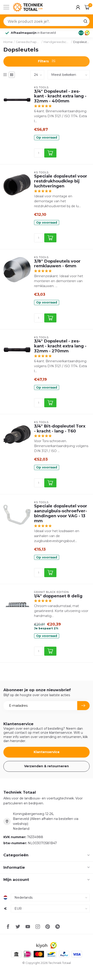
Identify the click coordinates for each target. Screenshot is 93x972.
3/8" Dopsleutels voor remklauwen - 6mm (57, 264)
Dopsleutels (81, 42)
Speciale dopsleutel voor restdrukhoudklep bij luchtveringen (60, 181)
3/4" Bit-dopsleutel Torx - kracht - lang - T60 (59, 429)
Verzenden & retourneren (46, 766)
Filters (44, 61)
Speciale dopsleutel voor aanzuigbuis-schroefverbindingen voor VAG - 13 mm (60, 513)
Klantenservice (47, 752)
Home (8, 42)
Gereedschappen (28, 42)
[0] (87, 7)
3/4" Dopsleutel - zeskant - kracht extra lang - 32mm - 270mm (60, 346)
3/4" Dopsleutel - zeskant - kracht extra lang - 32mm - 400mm (60, 96)
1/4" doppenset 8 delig (58, 596)
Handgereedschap (57, 42)
